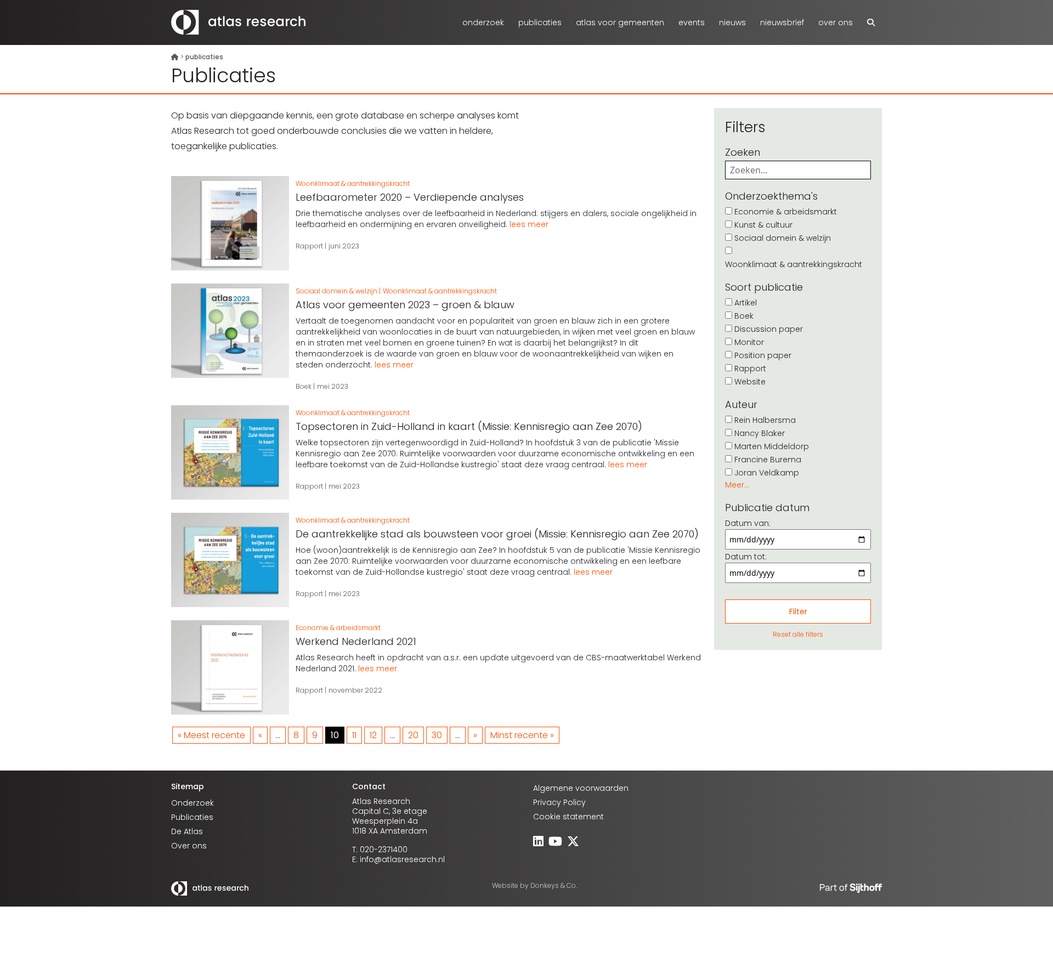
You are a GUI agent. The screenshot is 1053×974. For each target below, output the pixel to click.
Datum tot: (746, 557)
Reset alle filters (798, 634)
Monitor (749, 342)
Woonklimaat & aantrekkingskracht (793, 264)
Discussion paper (768, 329)
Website (750, 382)
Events (691, 22)
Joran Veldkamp (766, 473)
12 (373, 735)
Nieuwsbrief (782, 22)
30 (437, 735)
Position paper (762, 355)
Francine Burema (767, 460)
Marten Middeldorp (771, 446)
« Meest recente (211, 735)
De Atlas (187, 831)
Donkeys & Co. (553, 885)
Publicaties (540, 22)
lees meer (528, 224)
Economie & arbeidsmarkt (785, 212)
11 (354, 735)
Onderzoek (483, 22)
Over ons (835, 22)
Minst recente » (522, 735)
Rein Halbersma (765, 420)
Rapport (750, 368)
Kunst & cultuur (763, 225)
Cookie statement (568, 816)
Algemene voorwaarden (581, 788)
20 (413, 735)
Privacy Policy (559, 802)
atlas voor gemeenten (620, 22)
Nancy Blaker (759, 433)
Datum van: (748, 523)
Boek (744, 316)
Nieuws (732, 22)
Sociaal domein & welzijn (782, 238)
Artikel (745, 303)
